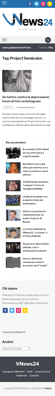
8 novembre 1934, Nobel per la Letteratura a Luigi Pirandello (36, 153)
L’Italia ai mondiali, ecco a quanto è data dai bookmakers (35, 200)
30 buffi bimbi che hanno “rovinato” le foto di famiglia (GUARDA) (36, 185)
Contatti (34, 375)
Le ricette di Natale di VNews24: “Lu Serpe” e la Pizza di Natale (35, 232)
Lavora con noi (42, 371)
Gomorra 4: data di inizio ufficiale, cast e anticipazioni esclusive (36, 247)
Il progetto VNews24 (13, 371)
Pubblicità (21, 375)
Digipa (48, 388)
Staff (29, 371)
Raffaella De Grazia (26, 107)
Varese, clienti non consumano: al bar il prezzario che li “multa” (35, 262)
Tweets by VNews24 (13, 332)
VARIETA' (8, 107)
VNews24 (27, 364)
